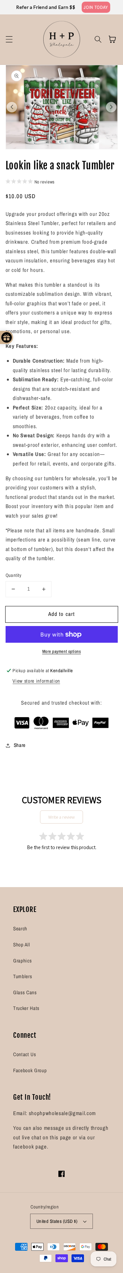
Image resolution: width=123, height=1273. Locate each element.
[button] (9, 39)
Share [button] (20, 745)
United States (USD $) (57, 1221)
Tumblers (22, 976)
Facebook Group (30, 1070)
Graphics (22, 960)
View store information (36, 680)
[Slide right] (111, 107)
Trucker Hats (26, 1008)
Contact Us (24, 1054)
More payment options (61, 651)
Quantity (14, 575)
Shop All (21, 944)
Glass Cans (25, 992)
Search (20, 928)
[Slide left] (12, 107)
